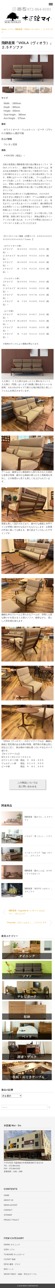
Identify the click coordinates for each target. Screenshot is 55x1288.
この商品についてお (27, 784)
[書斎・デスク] (26, 1042)
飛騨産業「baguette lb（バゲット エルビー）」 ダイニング (27, 912)
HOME (6, 1195)
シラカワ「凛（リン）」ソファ (38, 836)
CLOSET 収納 (9, 1259)
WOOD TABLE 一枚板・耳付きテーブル (20, 1274)
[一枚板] (26, 1062)
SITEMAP (8, 1215)
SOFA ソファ (9, 1249)
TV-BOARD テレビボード (14, 1254)
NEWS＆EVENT (10, 1205)
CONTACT (8, 1210)
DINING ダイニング (12, 1245)
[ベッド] (26, 1022)
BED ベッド (9, 1269)
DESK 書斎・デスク (12, 1264)
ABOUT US (8, 1200)
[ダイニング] (26, 941)
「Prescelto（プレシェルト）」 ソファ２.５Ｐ (25, 922)
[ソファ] (26, 962)
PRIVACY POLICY (11, 1220)
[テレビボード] (26, 982)
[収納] (26, 1002)
